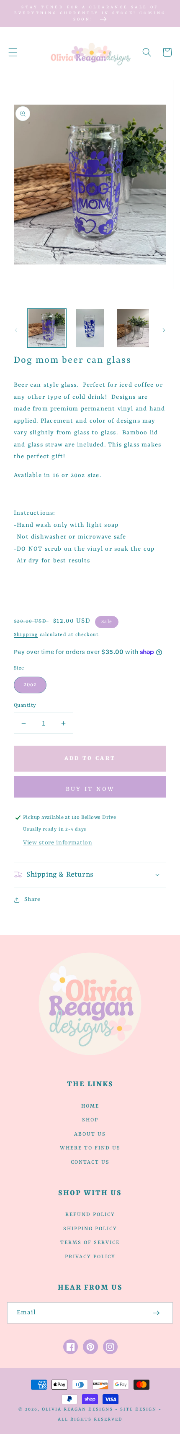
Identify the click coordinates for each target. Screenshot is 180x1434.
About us (90, 1134)
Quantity (25, 705)
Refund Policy (90, 1215)
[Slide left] (16, 330)
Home (90, 1106)
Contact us (90, 1162)
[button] (13, 52)
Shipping (26, 635)
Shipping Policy (90, 1229)
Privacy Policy (90, 1257)
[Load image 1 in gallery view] (47, 328)
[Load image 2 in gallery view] (90, 328)
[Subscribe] (156, 1313)
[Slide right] (164, 330)
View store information (58, 842)
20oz (30, 685)
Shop (90, 1120)
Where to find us (90, 1148)
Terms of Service (90, 1243)
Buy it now (90, 789)
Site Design (138, 1409)
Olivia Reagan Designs (77, 1409)
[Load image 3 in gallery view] (132, 328)
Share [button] (32, 899)
